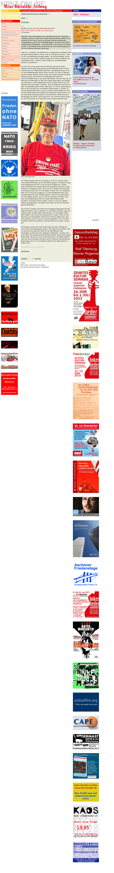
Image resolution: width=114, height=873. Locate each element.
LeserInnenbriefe (8, 68)
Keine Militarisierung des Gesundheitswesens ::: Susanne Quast (86, 80)
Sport (4, 57)
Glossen (5, 46)
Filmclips (5, 51)
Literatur (5, 62)
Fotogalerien (6, 54)
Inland (4, 29)
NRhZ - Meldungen (81, 14)
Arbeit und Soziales (9, 32)
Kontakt (4, 76)
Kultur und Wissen (8, 60)
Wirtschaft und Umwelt (10, 35)
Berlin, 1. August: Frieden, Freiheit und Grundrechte (84, 144)
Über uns (5, 73)
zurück (23, 18)
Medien (4, 48)
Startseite (24, 258)
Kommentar (6, 43)
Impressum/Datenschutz (10, 79)
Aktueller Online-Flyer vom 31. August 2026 (34, 14)
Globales (5, 37)
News (4, 23)
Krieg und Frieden (8, 40)
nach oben (37, 258)
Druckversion (25, 22)
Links (4, 70)
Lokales (4, 26)
